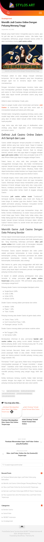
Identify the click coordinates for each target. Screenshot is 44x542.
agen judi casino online (13, 391)
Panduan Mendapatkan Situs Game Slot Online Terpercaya (10, 422)
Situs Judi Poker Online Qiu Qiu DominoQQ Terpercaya (20, 487)
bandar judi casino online (27, 391)
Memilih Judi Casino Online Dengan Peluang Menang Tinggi (22, 483)
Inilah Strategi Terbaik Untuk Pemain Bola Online (30, 422)
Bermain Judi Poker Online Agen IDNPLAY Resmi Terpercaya (22, 491)
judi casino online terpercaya (24, 393)
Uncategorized (7, 18)
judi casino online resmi (8, 393)
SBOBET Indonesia (9, 517)
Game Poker (7, 513)
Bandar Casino (8, 509)
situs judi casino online (8, 396)
